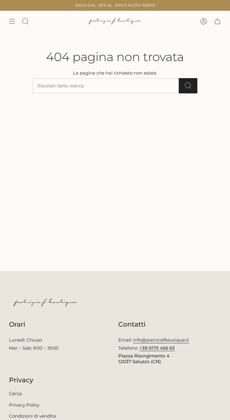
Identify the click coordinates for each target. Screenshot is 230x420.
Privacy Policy (24, 405)
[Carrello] (217, 21)
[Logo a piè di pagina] (45, 303)
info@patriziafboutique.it (161, 340)
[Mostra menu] (12, 21)
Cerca (15, 393)
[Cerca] (188, 85)
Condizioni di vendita (32, 416)
